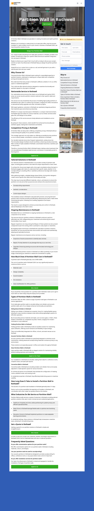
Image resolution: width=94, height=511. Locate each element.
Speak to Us (34, 155)
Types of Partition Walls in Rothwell (70, 94)
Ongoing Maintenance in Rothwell (70, 87)
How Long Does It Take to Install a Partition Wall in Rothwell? (70, 97)
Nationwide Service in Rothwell (69, 80)
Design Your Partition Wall (34, 51)
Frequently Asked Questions (68, 108)
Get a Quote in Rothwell (67, 105)
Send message (71, 68)
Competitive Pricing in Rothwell (69, 82)
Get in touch (47, 24)
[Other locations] (77, 3)
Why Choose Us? (65, 77)
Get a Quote (34, 288)
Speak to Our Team (34, 356)
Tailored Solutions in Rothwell (69, 85)
